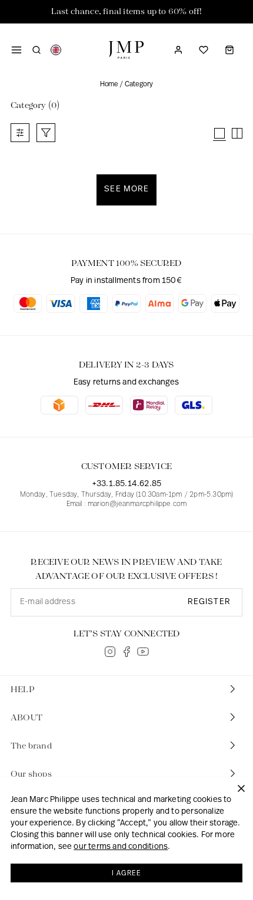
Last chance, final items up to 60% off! (126, 11)
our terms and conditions (121, 846)
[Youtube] (143, 652)
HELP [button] (23, 690)
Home (109, 84)
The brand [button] (31, 746)
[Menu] (16, 50)
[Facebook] (126, 652)
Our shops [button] (31, 774)
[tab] (126, 690)
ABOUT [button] (26, 718)
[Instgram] (110, 652)
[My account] (178, 50)
